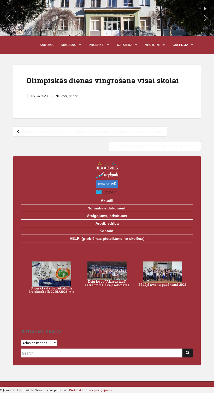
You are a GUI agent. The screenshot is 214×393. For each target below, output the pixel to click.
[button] (8, 18)
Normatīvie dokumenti (107, 208)
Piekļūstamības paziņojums (90, 390)
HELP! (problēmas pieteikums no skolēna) (107, 238)
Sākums (47, 45)
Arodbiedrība (107, 223)
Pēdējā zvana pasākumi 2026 (162, 284)
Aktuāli (107, 200)
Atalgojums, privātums (107, 216)
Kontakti (107, 231)
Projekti (96, 45)
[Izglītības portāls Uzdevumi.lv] (107, 192)
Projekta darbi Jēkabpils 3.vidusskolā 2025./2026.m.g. (51, 290)
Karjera (125, 45)
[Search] (187, 353)
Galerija (180, 45)
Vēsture (152, 45)
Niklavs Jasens (67, 95)
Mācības (68, 45)
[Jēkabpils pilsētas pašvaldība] (107, 165)
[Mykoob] (107, 175)
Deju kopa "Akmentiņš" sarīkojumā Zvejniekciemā (107, 283)
